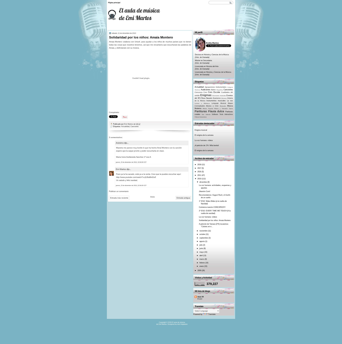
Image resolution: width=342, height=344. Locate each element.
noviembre (203, 231)
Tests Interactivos (226, 114)
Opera (231, 108)
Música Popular (208, 108)
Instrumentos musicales (216, 101)
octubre (202, 234)
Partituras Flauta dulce (209, 111)
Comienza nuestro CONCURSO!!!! (212, 207)
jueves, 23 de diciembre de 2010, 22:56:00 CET (131, 185)
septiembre (203, 238)
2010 (199, 179)
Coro (205, 92)
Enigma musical (201, 130)
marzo (201, 259)
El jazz (199, 299)
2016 (199, 172)
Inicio (152, 197)
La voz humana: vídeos (204, 140)
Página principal (114, 3)
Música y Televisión (221, 108)
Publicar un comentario (119, 191)
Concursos (199, 92)
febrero (202, 263)
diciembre (203, 182)
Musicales (223, 106)
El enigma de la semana (204, 135)
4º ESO (154, 27)
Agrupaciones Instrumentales (216, 87)
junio (201, 248)
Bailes (213, 90)
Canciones (135, 126)
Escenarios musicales (219, 95)
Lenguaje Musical (219, 103)
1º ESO (111, 27)
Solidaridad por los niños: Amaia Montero (215, 220)
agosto (202, 241)
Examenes (217, 98)
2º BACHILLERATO (127, 27)
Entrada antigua (183, 198)
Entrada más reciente (119, 198)
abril (201, 255)
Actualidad (125, 126)
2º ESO (142, 27)
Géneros (224, 98)
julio (201, 245)
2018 (199, 165)
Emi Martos (129, 124)
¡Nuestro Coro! (204, 191)
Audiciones (205, 89)
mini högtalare (182, 324)
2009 (199, 270)
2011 (199, 175)
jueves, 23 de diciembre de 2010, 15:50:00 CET (131, 162)
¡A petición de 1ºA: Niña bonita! (207, 145)
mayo (201, 252)
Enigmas (205, 95)
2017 (199, 168)
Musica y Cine (212, 106)
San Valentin (206, 114)
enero (201, 266)
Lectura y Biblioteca (202, 103)
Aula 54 (200, 297)
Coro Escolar (214, 92)
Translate (211, 314)
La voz (230, 101)
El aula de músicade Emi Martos (139, 14)
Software (215, 114)
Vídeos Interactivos (201, 117)
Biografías (220, 90)
